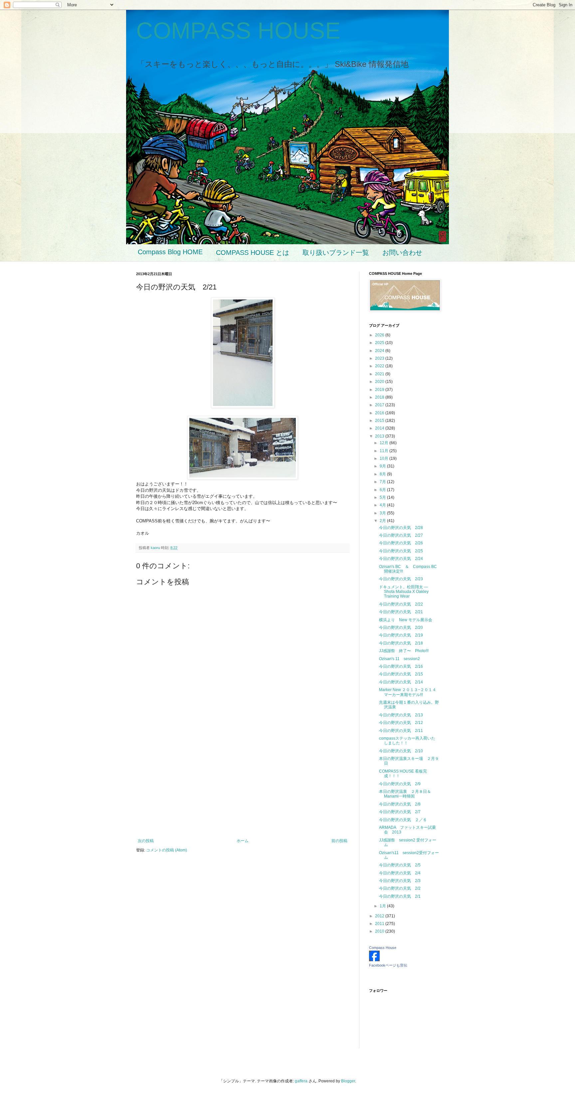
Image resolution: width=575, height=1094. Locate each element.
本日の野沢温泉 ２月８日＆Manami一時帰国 (405, 794)
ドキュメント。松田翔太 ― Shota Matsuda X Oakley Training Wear (404, 592)
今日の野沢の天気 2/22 (401, 604)
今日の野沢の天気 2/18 (401, 643)
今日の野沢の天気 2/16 (401, 666)
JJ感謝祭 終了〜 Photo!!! (404, 650)
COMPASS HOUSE (238, 31)
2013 (380, 436)
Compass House (382, 948)
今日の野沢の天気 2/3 (400, 880)
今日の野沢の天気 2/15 (401, 674)
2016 (380, 413)
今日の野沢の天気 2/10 (401, 751)
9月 (383, 466)
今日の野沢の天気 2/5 (400, 865)
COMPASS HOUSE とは (252, 252)
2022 (380, 366)
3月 (383, 513)
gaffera (301, 1081)
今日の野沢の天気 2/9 (400, 784)
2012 (380, 916)
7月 (383, 481)
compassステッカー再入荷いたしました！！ (407, 740)
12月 (384, 443)
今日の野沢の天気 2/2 (400, 888)
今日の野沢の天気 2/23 (401, 579)
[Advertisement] (242, 783)
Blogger (348, 1081)
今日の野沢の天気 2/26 (401, 543)
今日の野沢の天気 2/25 (401, 551)
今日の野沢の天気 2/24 (401, 558)
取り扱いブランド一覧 (335, 252)
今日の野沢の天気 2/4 (400, 873)
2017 (380, 405)
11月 (384, 451)
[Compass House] (374, 960)
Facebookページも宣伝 (388, 965)
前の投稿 (339, 840)
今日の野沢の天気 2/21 (401, 612)
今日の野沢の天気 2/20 (401, 627)
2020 (380, 381)
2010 (380, 931)
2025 (380, 342)
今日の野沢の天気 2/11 (401, 730)
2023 (380, 358)
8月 (383, 474)
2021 (380, 374)
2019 (380, 389)
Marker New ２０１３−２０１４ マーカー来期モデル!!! (407, 692)
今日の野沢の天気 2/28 (401, 527)
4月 (383, 505)
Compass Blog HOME (170, 252)
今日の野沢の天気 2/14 (401, 682)
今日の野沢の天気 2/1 (400, 896)
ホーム (243, 840)
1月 (383, 906)
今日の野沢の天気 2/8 (400, 804)
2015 (380, 420)
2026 (380, 335)
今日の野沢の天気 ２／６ (403, 820)
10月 (384, 458)
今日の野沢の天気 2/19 (401, 635)
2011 (380, 923)
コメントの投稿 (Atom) (166, 850)
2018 (380, 397)
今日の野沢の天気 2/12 (401, 722)
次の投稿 (146, 840)
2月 (383, 520)
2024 (380, 350)
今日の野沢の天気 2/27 (401, 535)
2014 (380, 428)
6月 (383, 489)
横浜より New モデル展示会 (405, 620)
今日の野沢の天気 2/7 (400, 812)
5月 (383, 497)
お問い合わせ (402, 252)
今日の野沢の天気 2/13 (401, 715)
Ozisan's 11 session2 (399, 658)
